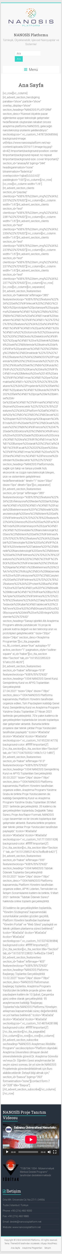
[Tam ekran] (54, 1152)
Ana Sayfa (15, 1248)
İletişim (47, 1248)
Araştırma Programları (32, 1248)
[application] (31, 1139)
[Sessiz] (49, 1152)
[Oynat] (7, 1152)
